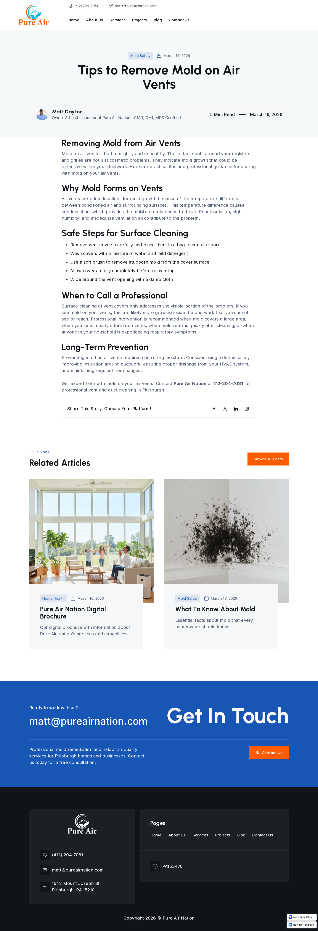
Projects (139, 20)
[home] (33, 15)
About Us (94, 20)
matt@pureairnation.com (81, 721)
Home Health (53, 598)
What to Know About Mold (215, 609)
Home (74, 20)
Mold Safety (140, 55)
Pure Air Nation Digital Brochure (73, 613)
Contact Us (179, 20)
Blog (158, 20)
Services (117, 20)
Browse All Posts (268, 459)
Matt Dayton (67, 112)
